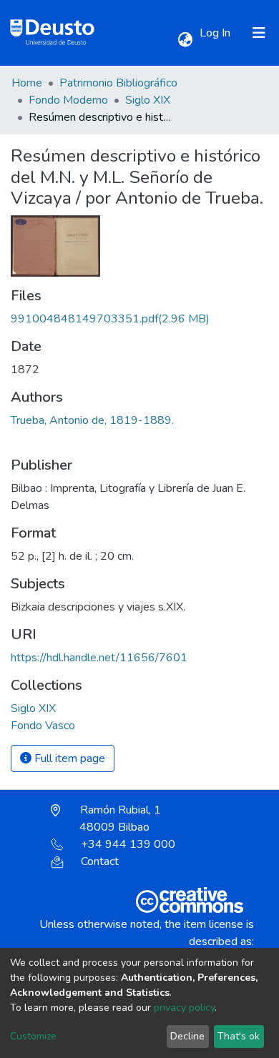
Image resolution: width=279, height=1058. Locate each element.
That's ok (238, 1036)
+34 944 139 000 (128, 844)
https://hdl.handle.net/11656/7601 (99, 658)
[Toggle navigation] (259, 33)
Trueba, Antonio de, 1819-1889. (92, 420)
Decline (187, 1036)
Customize (33, 1036)
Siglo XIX (147, 100)
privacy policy (184, 1007)
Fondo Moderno (68, 100)
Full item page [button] (68, 758)
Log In (216, 33)
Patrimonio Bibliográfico (118, 83)
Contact (100, 861)
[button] (185, 40)
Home (26, 83)
